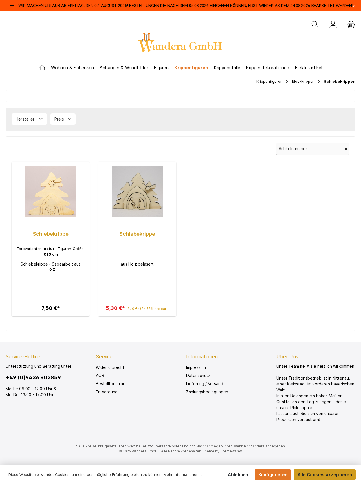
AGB (100, 375)
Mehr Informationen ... (183, 474)
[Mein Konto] (333, 25)
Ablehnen (238, 474)
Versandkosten (168, 446)
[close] (354, 6)
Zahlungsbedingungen (207, 391)
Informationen (202, 357)
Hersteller (25, 119)
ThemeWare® (231, 451)
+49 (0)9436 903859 (33, 377)
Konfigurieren (272, 474)
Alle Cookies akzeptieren (325, 474)
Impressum (196, 367)
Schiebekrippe (51, 234)
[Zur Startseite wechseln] (180, 44)
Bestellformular (110, 383)
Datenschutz (198, 375)
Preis (59, 119)
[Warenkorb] (349, 25)
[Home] (42, 67)
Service (104, 357)
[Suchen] (315, 25)
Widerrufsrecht (110, 367)
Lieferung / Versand (204, 383)
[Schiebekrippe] (50, 191)
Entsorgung (107, 391)
